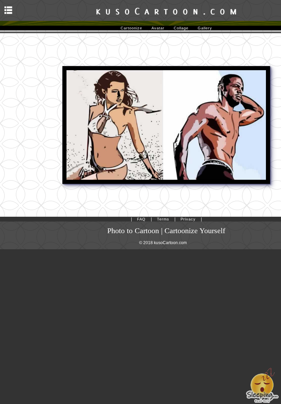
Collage (181, 28)
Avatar (157, 28)
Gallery (205, 28)
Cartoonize (131, 28)
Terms (163, 219)
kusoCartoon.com (170, 242)
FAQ (141, 219)
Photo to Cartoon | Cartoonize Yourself (166, 231)
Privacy (188, 219)
